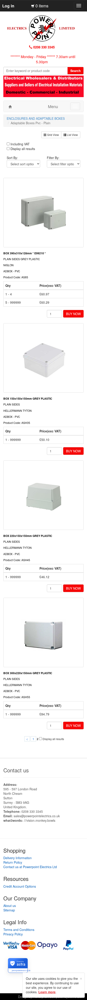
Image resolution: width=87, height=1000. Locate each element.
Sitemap (9, 910)
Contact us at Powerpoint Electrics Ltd (30, 867)
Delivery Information (17, 858)
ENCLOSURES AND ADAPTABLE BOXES (36, 118)
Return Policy (12, 862)
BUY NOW (73, 314)
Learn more (47, 992)
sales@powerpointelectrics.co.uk (37, 816)
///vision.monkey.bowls (39, 820)
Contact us (16, 770)
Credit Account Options (19, 886)
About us (9, 905)
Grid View (52, 135)
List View (72, 135)
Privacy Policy (13, 934)
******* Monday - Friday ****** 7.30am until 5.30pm (42, 59)
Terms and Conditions (18, 929)
